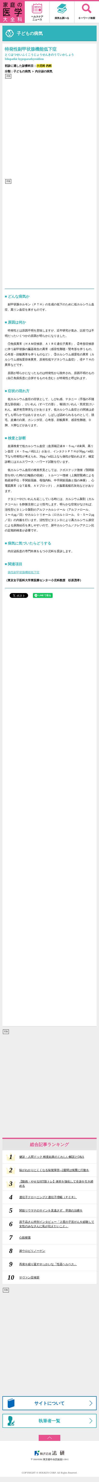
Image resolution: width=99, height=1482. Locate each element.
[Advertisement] (49, 129)
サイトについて (49, 1403)
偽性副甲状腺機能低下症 (23, 572)
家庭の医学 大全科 (12, 12)
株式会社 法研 (49, 1453)
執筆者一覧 (49, 1420)
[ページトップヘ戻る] (49, 1436)
